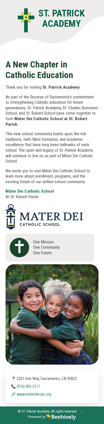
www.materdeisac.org (34, 394)
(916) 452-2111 (28, 386)
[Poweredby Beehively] (52, 417)
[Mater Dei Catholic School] (44, 206)
